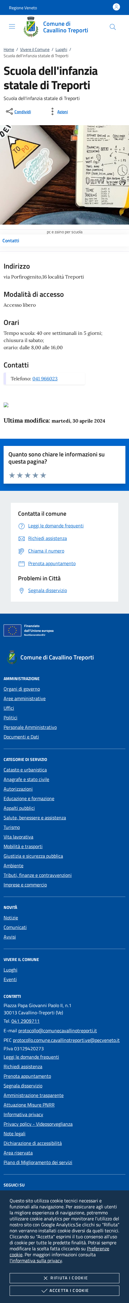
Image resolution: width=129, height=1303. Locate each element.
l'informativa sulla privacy (36, 1260)
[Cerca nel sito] (113, 27)
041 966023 (45, 379)
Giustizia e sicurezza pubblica (33, 855)
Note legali (15, 1133)
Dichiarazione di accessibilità (33, 1143)
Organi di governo (22, 688)
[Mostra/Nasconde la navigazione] (12, 26)
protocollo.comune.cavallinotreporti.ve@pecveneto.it (66, 1040)
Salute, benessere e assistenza (35, 817)
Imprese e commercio (25, 884)
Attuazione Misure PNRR (29, 1104)
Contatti (10, 240)
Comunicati (15, 927)
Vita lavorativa (18, 836)
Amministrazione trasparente (34, 1095)
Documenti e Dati (21, 736)
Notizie (11, 917)
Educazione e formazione (29, 798)
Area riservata (18, 1152)
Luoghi (61, 49)
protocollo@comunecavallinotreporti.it (57, 1030)
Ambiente (13, 865)
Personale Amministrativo (30, 727)
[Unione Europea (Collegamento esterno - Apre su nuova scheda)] (64, 631)
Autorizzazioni (18, 788)
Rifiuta (69, 1278)
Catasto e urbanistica (25, 769)
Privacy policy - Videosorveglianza (38, 1124)
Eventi (10, 979)
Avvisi (10, 936)
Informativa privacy (23, 1114)
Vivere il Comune (35, 49)
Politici (10, 717)
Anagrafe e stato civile (26, 779)
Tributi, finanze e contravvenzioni (38, 875)
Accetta (69, 1290)
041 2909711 (25, 1020)
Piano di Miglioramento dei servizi (38, 1162)
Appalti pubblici (19, 808)
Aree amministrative (25, 698)
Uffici (9, 708)
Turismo (12, 827)
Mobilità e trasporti (23, 846)
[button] (23, 7)
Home (9, 49)
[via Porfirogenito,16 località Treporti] (6, 404)
